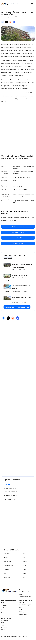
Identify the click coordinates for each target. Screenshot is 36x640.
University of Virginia (25, 605)
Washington (4, 605)
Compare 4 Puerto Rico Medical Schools (17, 307)
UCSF (20, 609)
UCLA (20, 607)
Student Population (18, 238)
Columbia (4, 610)
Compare (7, 269)
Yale (2, 607)
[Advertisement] (18, 127)
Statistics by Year (18, 243)
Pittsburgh (22, 612)
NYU (2, 603)
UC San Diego (23, 614)
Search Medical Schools (26, 592)
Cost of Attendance (18, 227)
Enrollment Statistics (10, 495)
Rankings (21, 594)
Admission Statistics (18, 232)
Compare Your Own (25, 597)
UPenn (3, 612)
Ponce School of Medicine (20, 275)
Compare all (8, 258)
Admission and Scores (10, 492)
